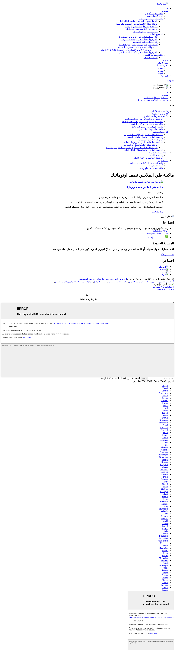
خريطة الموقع (103, 279)
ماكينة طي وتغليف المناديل (145, 31)
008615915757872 (166, 289)
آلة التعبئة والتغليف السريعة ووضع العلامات (138, 44)
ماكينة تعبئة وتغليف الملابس (150, 18)
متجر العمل (163, 63)
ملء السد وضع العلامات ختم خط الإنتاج (145, 163)
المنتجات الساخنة (119, 279)
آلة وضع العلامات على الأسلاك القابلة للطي (138, 52)
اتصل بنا (164, 76)
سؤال (160, 212)
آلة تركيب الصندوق (154, 16)
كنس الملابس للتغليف (138, 282)
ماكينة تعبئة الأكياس (154, 13)
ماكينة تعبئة (163, 160)
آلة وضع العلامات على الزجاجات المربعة (139, 39)
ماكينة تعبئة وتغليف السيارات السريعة (135, 47)
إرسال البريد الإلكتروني (163, 287)
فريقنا (160, 73)
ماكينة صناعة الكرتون (153, 55)
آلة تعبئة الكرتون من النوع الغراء (148, 158)
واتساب (149, 237)
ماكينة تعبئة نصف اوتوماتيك (150, 168)
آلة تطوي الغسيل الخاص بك (161, 282)
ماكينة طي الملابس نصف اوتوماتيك (142, 29)
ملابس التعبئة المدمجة (118, 282)
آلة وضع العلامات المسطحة (145, 42)
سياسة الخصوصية (87, 279)
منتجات (165, 11)
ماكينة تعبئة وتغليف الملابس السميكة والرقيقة (137, 24)
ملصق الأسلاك (100, 282)
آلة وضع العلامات (155, 34)
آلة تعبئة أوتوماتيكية (154, 166)
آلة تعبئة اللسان (151, 57)
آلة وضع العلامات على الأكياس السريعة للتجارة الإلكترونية (126, 50)
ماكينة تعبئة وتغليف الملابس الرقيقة (141, 26)
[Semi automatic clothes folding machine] (146, 182)
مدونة (165, 60)
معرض (160, 70)
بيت (166, 8)
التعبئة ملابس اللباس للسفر (67, 282)
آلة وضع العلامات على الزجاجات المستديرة (138, 37)
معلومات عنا (162, 65)
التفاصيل (154, 212)
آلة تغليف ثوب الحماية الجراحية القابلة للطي (138, 21)
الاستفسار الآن (167, 254)
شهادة (160, 68)
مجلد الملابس (87, 282)
